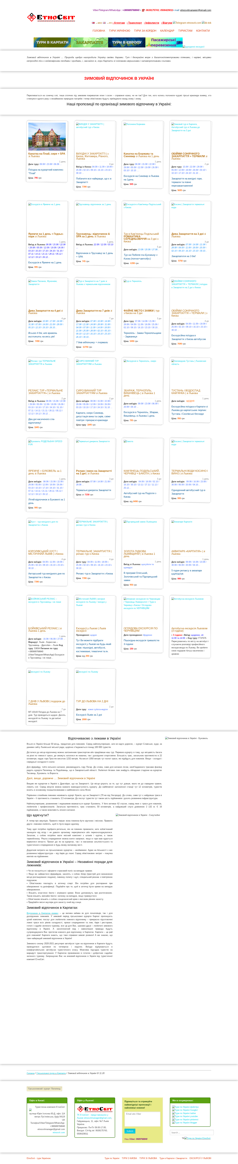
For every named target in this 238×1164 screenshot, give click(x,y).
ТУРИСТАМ (185, 30)
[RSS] (184, 18)
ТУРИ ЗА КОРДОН (145, 30)
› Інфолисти (151, 22)
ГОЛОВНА (99, 30)
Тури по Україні (112, 1158)
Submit (130, 1131)
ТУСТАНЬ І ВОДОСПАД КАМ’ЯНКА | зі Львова (185, 392)
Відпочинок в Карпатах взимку (42, 913)
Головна (30, 1073)
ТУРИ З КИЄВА (129, 1158)
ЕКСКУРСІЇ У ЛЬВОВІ (200, 1158)
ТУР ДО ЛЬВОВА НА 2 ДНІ (92, 701)
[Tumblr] (201, 18)
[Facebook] (197, 18)
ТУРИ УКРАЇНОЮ (119, 30)
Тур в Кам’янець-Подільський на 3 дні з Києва (141, 238)
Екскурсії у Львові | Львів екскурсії (91, 629)
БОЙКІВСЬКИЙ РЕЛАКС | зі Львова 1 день (45, 629)
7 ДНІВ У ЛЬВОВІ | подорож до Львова (46, 702)
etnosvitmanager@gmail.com (97, 1118)
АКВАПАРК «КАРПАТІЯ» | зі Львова (188, 552)
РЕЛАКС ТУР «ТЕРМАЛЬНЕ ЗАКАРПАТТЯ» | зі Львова (45, 392)
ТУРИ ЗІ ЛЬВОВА (148, 1158)
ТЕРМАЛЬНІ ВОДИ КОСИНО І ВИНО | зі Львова (189, 472)
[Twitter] (205, 18)
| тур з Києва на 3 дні (141, 312)
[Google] (189, 18)
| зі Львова (94, 472)
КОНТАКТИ (203, 30)
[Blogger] (210, 18)
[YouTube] (193, 18)
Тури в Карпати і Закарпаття (173, 1158)
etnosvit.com (59, 1132)
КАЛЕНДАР (167, 30)
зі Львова (46, 155)
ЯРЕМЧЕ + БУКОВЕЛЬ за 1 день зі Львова (45, 472)
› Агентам (119, 22)
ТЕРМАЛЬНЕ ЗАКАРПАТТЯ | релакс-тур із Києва (94, 552)
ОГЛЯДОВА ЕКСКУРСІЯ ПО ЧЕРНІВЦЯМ (141, 629)
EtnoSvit (206, 1138)
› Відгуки (166, 22)
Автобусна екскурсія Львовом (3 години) (189, 629)
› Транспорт (134, 22)
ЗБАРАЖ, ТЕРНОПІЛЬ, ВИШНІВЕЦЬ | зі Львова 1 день (139, 393)
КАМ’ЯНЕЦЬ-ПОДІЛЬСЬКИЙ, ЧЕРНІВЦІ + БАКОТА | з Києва (142, 472)
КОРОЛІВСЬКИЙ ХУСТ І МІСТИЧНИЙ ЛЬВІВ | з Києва (45, 552)
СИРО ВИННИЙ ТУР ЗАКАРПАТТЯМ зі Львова (91, 392)
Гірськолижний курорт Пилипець (44, 1089)
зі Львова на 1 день (141, 155)
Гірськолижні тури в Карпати (51, 1073)
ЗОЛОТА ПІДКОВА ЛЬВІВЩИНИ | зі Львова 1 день (139, 554)
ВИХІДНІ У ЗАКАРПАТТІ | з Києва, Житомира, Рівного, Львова (92, 156)
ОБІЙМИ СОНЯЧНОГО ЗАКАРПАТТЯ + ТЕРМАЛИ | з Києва (189, 313)
